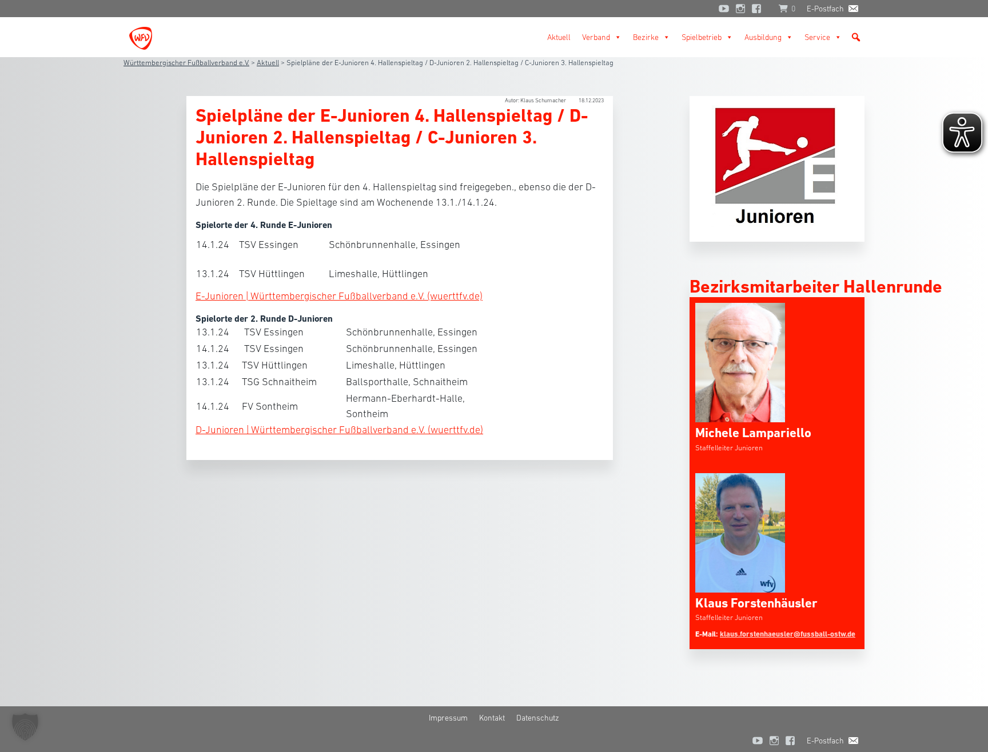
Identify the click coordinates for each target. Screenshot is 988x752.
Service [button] (817, 37)
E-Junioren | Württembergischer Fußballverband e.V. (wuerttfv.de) (339, 296)
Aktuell (559, 37)
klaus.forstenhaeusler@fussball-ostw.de (787, 634)
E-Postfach (825, 8)
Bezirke (646, 37)
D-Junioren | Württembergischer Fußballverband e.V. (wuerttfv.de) (339, 429)
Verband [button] (596, 37)
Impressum (448, 717)
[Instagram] (740, 8)
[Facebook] (759, 8)
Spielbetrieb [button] (702, 37)
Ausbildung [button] (763, 37)
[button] (856, 37)
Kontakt (492, 717)
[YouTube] (723, 8)
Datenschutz (537, 717)
